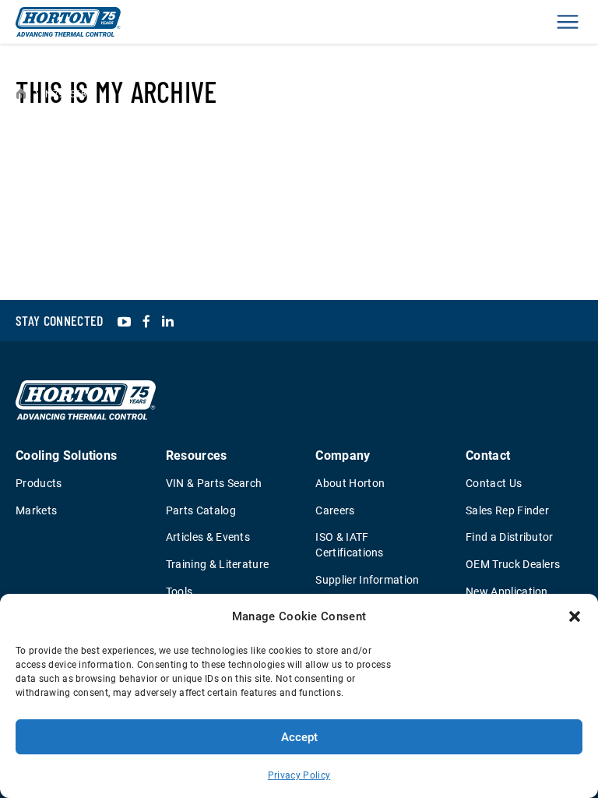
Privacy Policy (299, 775)
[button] (574, 616)
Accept (299, 737)
